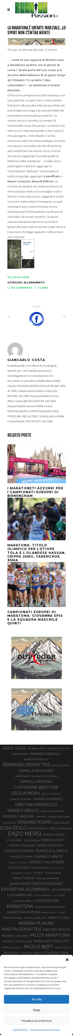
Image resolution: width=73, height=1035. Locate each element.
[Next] (55, 316)
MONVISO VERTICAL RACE (17, 941)
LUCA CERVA (58, 895)
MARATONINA (13, 917)
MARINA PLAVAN (36, 923)
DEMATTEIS (41, 817)
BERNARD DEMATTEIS (27, 764)
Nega (36, 1010)
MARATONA (20, 906)
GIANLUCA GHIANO (17, 862)
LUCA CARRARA (42, 895)
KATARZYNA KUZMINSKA (25, 889)
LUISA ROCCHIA (46, 900)
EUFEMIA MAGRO (53, 834)
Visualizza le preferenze (36, 1020)
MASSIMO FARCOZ (56, 929)
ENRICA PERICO (38, 828)
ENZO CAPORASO (60, 828)
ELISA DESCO (13, 827)
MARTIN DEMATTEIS (21, 929)
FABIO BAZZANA (32, 840)
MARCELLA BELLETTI (35, 917)
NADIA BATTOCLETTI (51, 941)
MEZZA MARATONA (50, 934)
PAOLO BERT (38, 946)
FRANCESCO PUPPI (21, 856)
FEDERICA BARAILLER (22, 845)
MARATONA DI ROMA (23, 912)
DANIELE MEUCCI (23, 810)
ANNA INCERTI (20, 754)
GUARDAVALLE (53, 873)
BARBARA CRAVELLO (45, 754)
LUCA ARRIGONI (19, 895)
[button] (67, 960)
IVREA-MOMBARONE (47, 878)
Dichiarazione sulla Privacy (45, 1029)
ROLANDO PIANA (56, 952)
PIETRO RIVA (12, 952)
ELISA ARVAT (61, 822)
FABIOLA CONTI (53, 840)
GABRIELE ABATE (48, 856)
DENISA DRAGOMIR (59, 816)
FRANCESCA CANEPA (19, 851)
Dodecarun (9, 822)
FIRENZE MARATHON (50, 845)
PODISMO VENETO (32, 953)
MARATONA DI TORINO (53, 912)
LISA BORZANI (61, 889)
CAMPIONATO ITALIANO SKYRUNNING (36, 776)
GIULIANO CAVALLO (21, 873)
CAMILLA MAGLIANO (36, 770)
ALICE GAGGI (14, 748)
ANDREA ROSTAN (58, 748)
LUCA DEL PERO (22, 900)
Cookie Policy (20, 1029)
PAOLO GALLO (63, 947)
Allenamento (34, 282)
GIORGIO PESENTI (18, 867)
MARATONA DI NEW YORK (50, 906)
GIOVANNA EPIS (40, 867)
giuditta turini (58, 868)
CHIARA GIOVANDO (48, 799)
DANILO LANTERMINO (53, 811)
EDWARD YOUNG (34, 821)
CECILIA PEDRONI (51, 794)
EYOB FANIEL (14, 840)
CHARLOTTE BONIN (20, 799)
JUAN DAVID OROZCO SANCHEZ (36, 883)
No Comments (21, 287)
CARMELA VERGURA (36, 781)
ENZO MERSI (24, 833)
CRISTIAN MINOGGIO (36, 804)
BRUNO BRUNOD (60, 765)
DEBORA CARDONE (18, 816)
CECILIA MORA (25, 793)
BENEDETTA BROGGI (36, 759)
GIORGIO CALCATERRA (46, 862)
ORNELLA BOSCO (11, 947)
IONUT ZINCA (23, 878)
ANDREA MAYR (36, 748)
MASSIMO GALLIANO (15, 935)
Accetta (36, 999)
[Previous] (17, 316)
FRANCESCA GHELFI (51, 851)
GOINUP (38, 873)
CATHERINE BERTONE (36, 787)
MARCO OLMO (58, 917)
